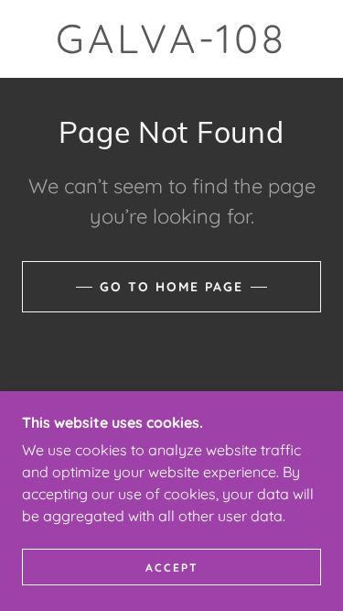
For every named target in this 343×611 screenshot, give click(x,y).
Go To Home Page (171, 286)
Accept (171, 567)
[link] (172, 39)
